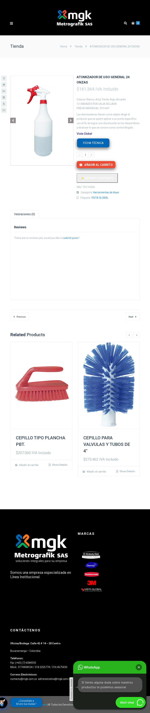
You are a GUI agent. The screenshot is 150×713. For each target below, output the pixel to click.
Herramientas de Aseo (106, 192)
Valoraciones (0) (24, 214)
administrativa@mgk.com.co (54, 678)
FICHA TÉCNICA (93, 143)
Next (131, 316)
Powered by (71, 689)
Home (64, 46)
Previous (21, 316)
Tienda (78, 46)
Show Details (60, 465)
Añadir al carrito (98, 165)
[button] (139, 667)
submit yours (70, 238)
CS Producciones (36, 704)
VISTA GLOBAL (99, 197)
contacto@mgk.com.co (24, 678)
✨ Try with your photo (97, 178)
